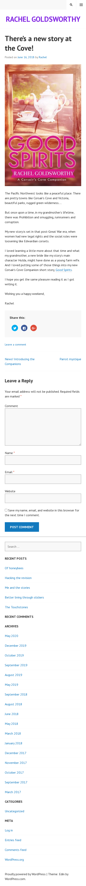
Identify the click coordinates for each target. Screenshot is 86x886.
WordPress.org (14, 859)
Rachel (43, 57)
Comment (11, 406)
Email (9, 472)
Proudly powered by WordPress (25, 874)
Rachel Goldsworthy (43, 19)
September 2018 (16, 694)
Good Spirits (64, 270)
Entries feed (13, 840)
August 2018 (13, 704)
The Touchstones (16, 607)
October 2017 (14, 772)
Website (10, 491)
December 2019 (15, 646)
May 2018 (11, 724)
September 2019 (16, 665)
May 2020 (11, 636)
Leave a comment (15, 344)
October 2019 (14, 655)
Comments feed (15, 850)
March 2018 (13, 733)
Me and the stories (17, 588)
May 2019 (11, 685)
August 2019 (13, 675)
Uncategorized (14, 811)
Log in (9, 830)
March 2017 (13, 792)
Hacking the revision (18, 578)
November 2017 (16, 763)
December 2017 (15, 753)
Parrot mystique (70, 359)
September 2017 (16, 782)
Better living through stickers (24, 597)
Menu (81, 5)
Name (10, 453)
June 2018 (12, 714)
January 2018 (13, 743)
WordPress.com (15, 879)
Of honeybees (14, 568)
